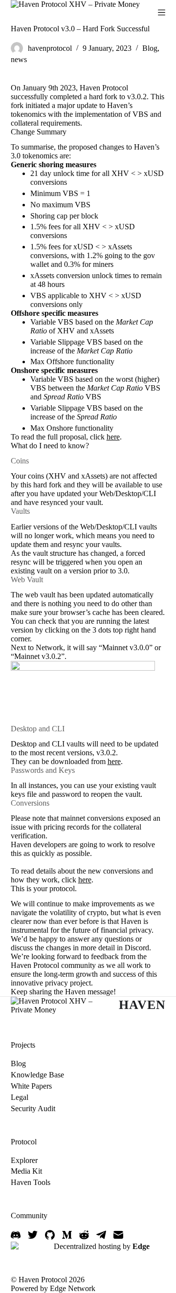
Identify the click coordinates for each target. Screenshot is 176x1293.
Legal (19, 1097)
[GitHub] (50, 1235)
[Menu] (161, 12)
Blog (149, 48)
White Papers (31, 1086)
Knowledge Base (37, 1075)
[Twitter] (33, 1235)
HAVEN (142, 1005)
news (19, 59)
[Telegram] (101, 1235)
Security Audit (33, 1108)
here (113, 437)
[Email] (118, 1235)
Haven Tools (30, 1182)
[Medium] (67, 1235)
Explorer (24, 1160)
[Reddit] (84, 1235)
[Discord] (16, 1235)
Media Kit (26, 1171)
